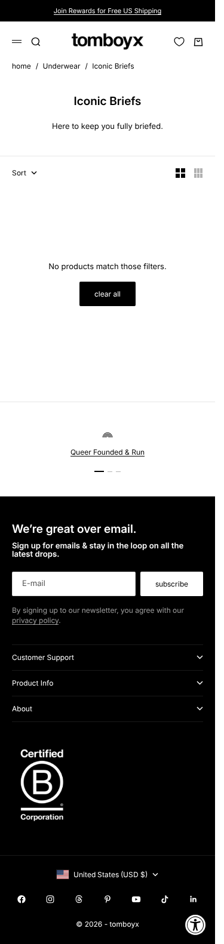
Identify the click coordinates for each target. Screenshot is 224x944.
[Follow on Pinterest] (107, 899)
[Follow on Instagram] (50, 899)
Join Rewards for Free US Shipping (108, 11)
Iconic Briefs (113, 65)
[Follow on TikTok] (165, 899)
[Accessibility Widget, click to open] (195, 924)
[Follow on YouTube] (136, 899)
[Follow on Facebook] (21, 899)
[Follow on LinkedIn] (193, 899)
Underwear (62, 65)
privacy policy (35, 620)
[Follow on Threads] (79, 899)
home (21, 65)
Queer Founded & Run (107, 452)
